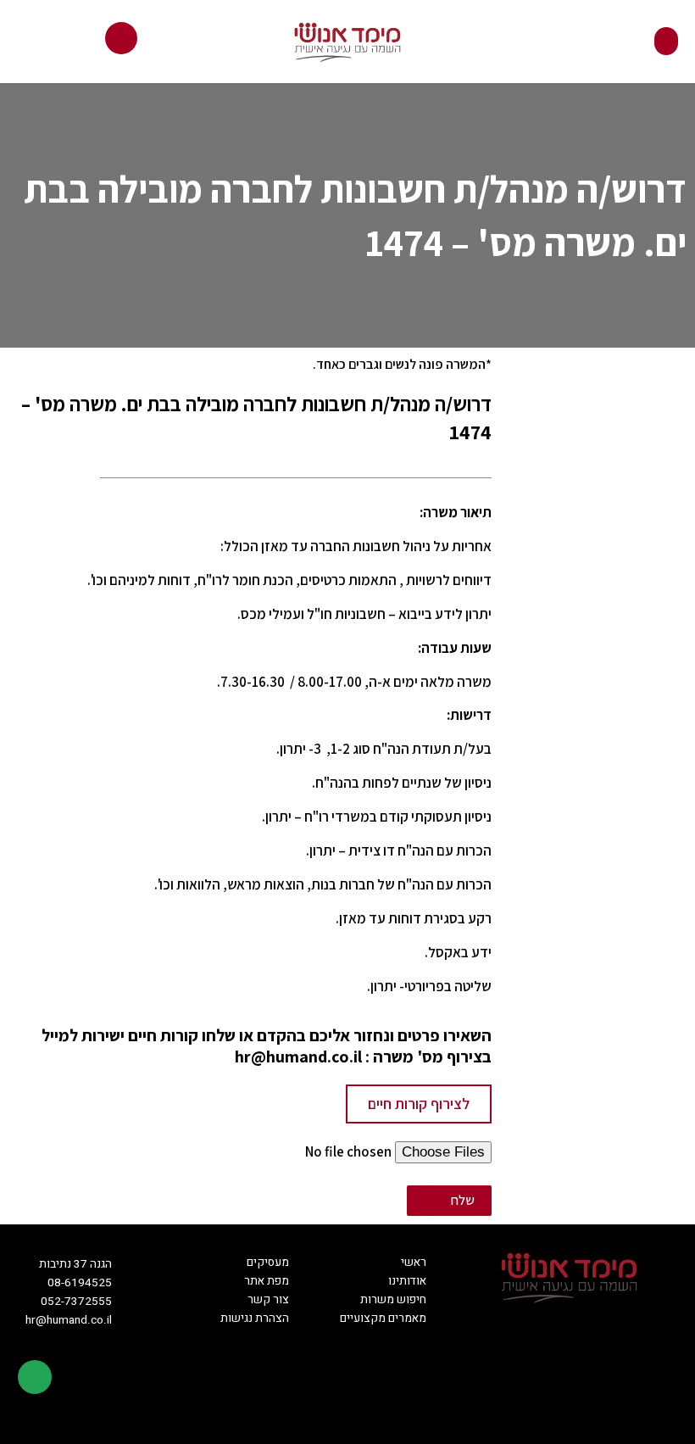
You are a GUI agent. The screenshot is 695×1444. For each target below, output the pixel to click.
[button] (666, 41)
